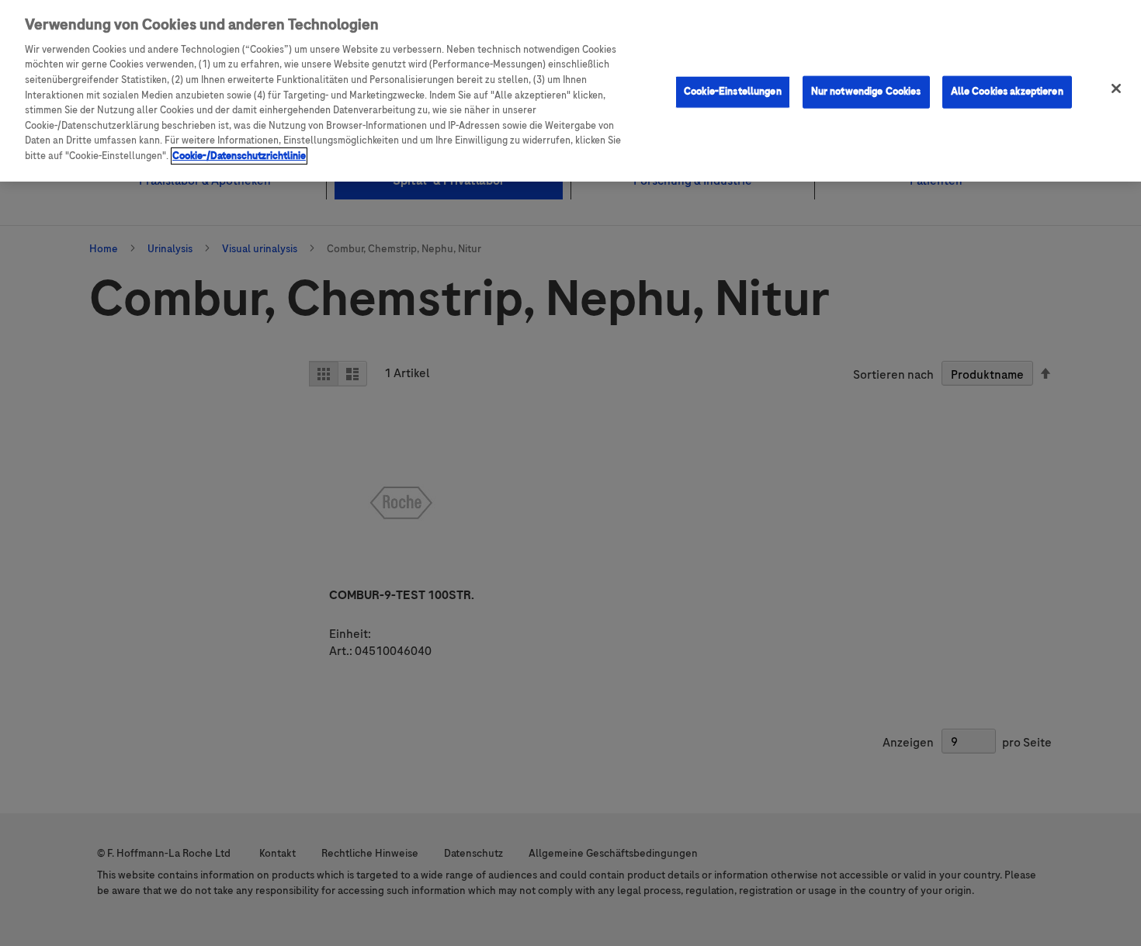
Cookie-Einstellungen (733, 92)
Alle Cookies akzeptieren (1007, 92)
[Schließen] (1116, 88)
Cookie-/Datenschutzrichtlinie (239, 156)
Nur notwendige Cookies (866, 92)
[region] (570, 91)
